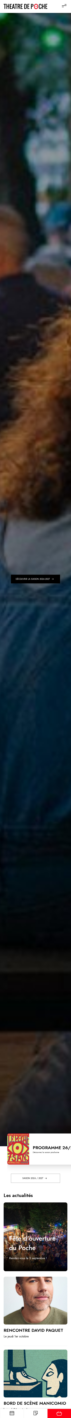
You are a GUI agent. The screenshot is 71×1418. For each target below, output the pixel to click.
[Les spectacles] (35, 1413)
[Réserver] (59, 1413)
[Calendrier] (12, 1413)
